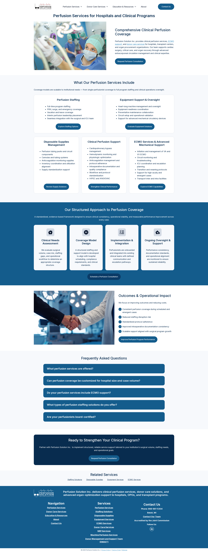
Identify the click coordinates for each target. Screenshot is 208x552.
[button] (104, 368)
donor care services (136, 44)
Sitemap (124, 550)
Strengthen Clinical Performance (104, 187)
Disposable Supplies (94, 480)
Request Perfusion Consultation (130, 61)
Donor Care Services (96, 7)
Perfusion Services (71, 7)
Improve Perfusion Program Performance (138, 339)
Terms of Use (116, 550)
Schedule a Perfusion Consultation (104, 277)
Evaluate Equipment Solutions (140, 126)
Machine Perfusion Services (104, 535)
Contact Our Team (152, 516)
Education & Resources (56, 515)
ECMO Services (134, 480)
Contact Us (166, 7)
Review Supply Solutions (56, 187)
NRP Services (104, 531)
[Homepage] (43, 7)
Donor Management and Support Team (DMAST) (104, 540)
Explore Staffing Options (68, 126)
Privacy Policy (106, 550)
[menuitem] (71, 6)
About (143, 7)
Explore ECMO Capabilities (152, 187)
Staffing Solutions (74, 480)
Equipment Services (115, 480)
